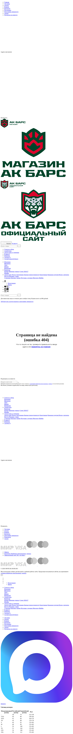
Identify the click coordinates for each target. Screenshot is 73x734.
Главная (6, 2)
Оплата (6, 5)
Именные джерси (14, 271)
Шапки (6, 266)
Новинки (7, 255)
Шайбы (41, 278)
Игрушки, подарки (27, 278)
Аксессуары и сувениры (11, 252)
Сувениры (7, 278)
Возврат (6, 7)
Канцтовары (43, 274)
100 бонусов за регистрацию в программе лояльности (17, 301)
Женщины (7, 263)
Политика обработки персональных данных (17, 553)
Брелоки (13, 278)
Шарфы (6, 273)
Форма (6, 271)
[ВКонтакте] (49, 52)
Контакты (7, 8)
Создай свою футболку (11, 259)
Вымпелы (7, 270)
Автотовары (20, 274)
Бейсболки (7, 268)
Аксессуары (8, 274)
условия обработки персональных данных (13, 573)
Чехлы (14, 274)
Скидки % (7, 257)
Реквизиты (7, 537)
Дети (5, 265)
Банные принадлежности (31, 274)
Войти (10, 285)
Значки (18, 278)
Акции (6, 13)
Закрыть (3, 703)
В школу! (15, 243)
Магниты (36, 278)
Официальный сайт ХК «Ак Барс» (14, 555)
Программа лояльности (11, 12)
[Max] (52, 52)
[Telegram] (36, 116)
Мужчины (7, 262)
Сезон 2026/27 (24, 271)
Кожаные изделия (53, 274)
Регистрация (11, 283)
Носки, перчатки (64, 274)
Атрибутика (7, 251)
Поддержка (7, 10)
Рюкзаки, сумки (14, 276)
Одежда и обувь (9, 249)
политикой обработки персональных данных (41, 383)
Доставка (7, 4)
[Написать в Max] (36, 702)
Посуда (6, 276)
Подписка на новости (10, 15)
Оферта (6, 552)
